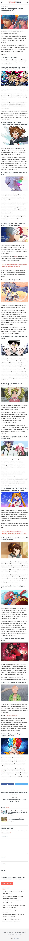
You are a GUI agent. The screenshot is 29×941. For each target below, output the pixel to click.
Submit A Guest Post (8, 932)
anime (15, 256)
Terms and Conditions (20, 932)
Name (3, 857)
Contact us (18, 934)
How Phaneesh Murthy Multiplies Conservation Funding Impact (16, 818)
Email (3, 864)
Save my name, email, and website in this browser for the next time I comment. (13, 878)
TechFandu (16, 938)
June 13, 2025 (10, 821)
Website (3, 870)
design (3, 771)
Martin (4, 13)
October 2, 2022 (12, 13)
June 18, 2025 (10, 815)
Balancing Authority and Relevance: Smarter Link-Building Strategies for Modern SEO (17, 812)
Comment (4, 836)
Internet (6, 6)
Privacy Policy (11, 934)
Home (2, 6)
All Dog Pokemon (12, 715)
